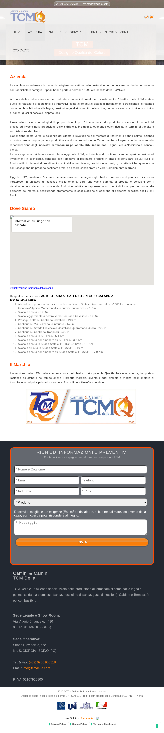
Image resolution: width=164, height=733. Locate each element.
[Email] (152, 17)
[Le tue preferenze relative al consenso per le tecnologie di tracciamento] (157, 726)
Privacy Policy (58, 724)
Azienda (35, 32)
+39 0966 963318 (68, 3)
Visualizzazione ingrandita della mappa (31, 288)
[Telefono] (146, 17)
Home (17, 32)
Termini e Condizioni (104, 724)
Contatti (21, 50)
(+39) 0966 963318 (42, 662)
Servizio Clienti (84, 32)
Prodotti (56, 32)
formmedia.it (88, 718)
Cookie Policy (79, 724)
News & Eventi (117, 32)
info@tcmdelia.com (97, 3)
